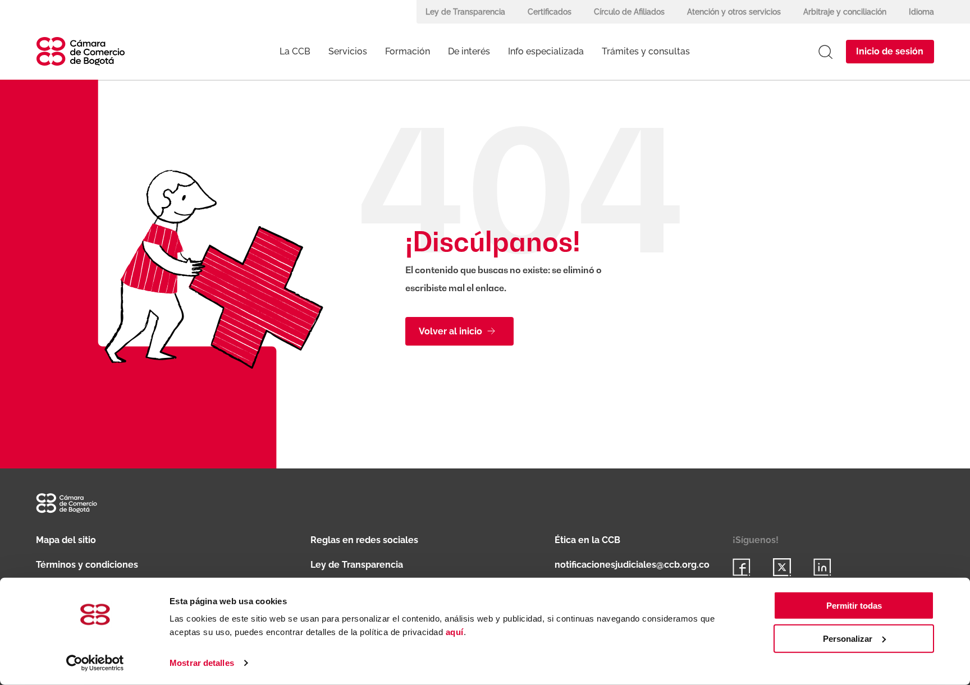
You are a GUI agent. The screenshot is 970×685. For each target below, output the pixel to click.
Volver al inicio (450, 331)
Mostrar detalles (202, 663)
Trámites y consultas (646, 51)
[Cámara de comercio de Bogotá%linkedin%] (822, 567)
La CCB (295, 51)
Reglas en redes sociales (364, 540)
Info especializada (546, 51)
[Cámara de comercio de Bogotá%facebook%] (742, 567)
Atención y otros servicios (734, 11)
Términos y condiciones (87, 564)
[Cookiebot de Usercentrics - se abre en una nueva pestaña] (95, 663)
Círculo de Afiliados (629, 11)
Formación (407, 51)
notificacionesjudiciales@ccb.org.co (632, 564)
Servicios (347, 51)
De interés (469, 51)
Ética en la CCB (587, 540)
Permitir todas (854, 605)
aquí (455, 632)
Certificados (549, 11)
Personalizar (847, 638)
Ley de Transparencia (465, 11)
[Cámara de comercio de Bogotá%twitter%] (782, 567)
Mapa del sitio (66, 540)
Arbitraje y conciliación (844, 11)
